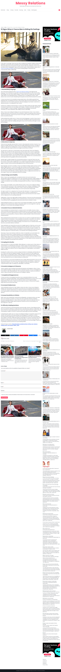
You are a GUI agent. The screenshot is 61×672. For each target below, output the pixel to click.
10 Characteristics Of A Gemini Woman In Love (51, 138)
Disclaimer (45, 662)
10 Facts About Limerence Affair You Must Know (51, 522)
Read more (45, 72)
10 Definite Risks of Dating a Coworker (49, 297)
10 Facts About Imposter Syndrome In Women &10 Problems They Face (51, 496)
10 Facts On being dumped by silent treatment (51, 592)
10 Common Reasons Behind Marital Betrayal (51, 207)
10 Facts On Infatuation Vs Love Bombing (50, 599)
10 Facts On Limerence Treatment (49, 605)
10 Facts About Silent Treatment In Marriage (50, 556)
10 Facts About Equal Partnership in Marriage (51, 478)
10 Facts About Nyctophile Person (49, 529)
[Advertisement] (30, 19)
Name (2, 382)
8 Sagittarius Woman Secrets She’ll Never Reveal (34, 357)
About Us (44, 659)
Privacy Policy (45, 664)
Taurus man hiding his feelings (7, 68)
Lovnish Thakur (9, 31)
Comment (3, 370)
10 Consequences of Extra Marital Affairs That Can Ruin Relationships (51, 252)
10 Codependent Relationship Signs (49, 151)
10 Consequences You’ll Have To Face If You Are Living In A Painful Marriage (51, 267)
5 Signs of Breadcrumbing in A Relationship (50, 53)
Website (2, 390)
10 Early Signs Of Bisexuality (47, 323)
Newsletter (45, 663)
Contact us (45, 660)
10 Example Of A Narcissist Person (49, 445)
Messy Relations (30, 3)
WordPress (43, 670)
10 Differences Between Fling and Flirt (49, 310)
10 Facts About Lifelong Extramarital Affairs (50, 514)
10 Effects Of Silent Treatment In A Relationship (51, 407)
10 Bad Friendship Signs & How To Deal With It (51, 81)
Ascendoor (35, 670)
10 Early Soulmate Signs (47, 337)
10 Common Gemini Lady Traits (48, 194)
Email (2, 386)
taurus (5, 338)
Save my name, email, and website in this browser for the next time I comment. (18, 394)
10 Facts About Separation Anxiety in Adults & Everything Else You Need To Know (51, 548)
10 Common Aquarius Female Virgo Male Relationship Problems (50, 166)
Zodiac (2, 337)
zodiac (8, 338)
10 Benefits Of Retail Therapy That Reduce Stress (51, 95)
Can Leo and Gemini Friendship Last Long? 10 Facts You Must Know (21, 357)
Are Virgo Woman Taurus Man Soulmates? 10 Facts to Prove (7, 357)
